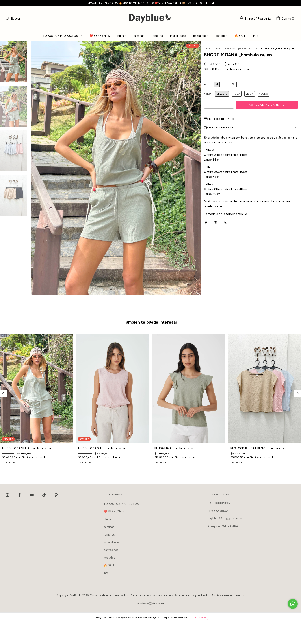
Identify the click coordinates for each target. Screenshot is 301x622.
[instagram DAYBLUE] (7, 495)
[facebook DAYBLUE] (19, 495)
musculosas (178, 35)
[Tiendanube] (150, 604)
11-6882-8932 (218, 510)
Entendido (199, 617)
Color (208, 94)
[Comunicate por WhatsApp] (293, 604)
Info (255, 35)
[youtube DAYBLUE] (32, 495)
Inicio (207, 48)
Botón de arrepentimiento (228, 595)
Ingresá (250, 18)
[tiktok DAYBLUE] (44, 495)
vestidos (221, 35)
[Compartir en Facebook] (206, 222)
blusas (121, 35)
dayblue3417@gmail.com (225, 518)
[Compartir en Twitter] (216, 222)
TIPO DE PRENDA (224, 48)
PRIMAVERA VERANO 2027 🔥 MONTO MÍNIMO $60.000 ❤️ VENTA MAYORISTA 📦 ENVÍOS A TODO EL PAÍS (151, 3)
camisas (139, 35)
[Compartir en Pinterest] (226, 222)
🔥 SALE (240, 35)
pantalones (200, 35)
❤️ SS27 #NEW (99, 35)
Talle (207, 84)
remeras (157, 35)
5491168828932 (220, 503)
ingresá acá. (200, 595)
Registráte (265, 18)
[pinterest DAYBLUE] (56, 495)
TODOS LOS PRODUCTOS (61, 35)
